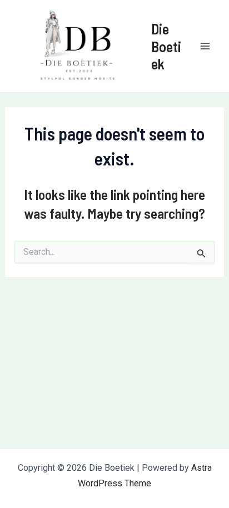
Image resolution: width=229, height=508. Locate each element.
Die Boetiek (166, 46)
